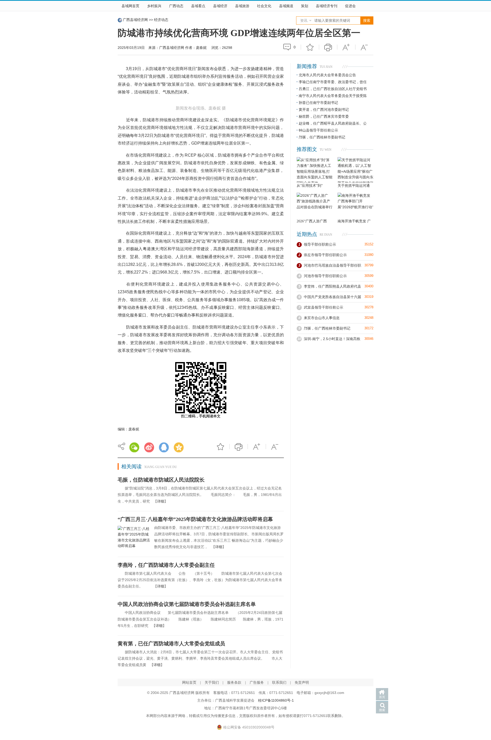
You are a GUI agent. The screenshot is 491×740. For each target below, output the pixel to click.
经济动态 (161, 20)
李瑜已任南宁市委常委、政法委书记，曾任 (333, 82)
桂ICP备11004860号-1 (276, 700)
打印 (328, 47)
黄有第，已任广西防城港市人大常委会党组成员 (171, 643)
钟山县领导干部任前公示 (318, 130)
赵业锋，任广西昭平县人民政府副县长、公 (333, 123)
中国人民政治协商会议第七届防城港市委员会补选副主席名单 (187, 604)
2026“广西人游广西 (312, 221)
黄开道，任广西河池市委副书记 (324, 109)
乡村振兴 (154, 6)
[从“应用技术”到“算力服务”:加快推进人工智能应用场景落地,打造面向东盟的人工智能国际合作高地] (314, 170)
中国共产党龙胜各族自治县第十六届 (332, 297)
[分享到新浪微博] (149, 447)
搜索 (382, 710)
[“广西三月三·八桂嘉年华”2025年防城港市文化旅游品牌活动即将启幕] (134, 538)
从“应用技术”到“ (310, 186)
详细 (160, 501)
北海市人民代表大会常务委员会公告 (327, 75)
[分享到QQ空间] (179, 447)
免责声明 (302, 682)
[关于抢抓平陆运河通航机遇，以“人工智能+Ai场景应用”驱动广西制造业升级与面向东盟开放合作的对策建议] (355, 170)
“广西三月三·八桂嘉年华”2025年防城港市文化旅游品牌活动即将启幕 (195, 519)
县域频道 (286, 6)
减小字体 (364, 47)
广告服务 (257, 682)
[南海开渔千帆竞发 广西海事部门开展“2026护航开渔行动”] (355, 205)
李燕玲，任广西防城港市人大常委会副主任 (166, 565)
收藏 (310, 47)
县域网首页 (130, 6)
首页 (382, 697)
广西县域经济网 (135, 20)
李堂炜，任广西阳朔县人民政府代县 (332, 286)
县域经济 (220, 6)
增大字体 (346, 47)
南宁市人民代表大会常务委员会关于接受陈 (333, 96)
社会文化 (264, 6)
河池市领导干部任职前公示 (325, 276)
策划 (304, 6)
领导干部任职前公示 (320, 244)
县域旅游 (242, 6)
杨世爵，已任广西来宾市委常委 (324, 116)
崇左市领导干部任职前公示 (325, 255)
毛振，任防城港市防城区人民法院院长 (161, 480)
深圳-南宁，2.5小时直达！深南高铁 (332, 339)
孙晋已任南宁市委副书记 (318, 103)
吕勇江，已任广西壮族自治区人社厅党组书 (333, 89)
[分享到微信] (134, 447)
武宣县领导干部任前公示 (323, 307)
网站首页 (189, 682)
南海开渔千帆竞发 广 (354, 221)
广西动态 (176, 6)
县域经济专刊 (326, 6)
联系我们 (279, 682)
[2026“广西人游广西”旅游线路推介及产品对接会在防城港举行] (314, 205)
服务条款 (234, 682)
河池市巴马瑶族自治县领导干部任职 (332, 265)
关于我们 (212, 682)
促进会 (350, 6)
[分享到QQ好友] (164, 447)
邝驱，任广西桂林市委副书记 (322, 137)
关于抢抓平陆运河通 (354, 186)
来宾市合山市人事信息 (322, 318)
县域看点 (198, 6)
